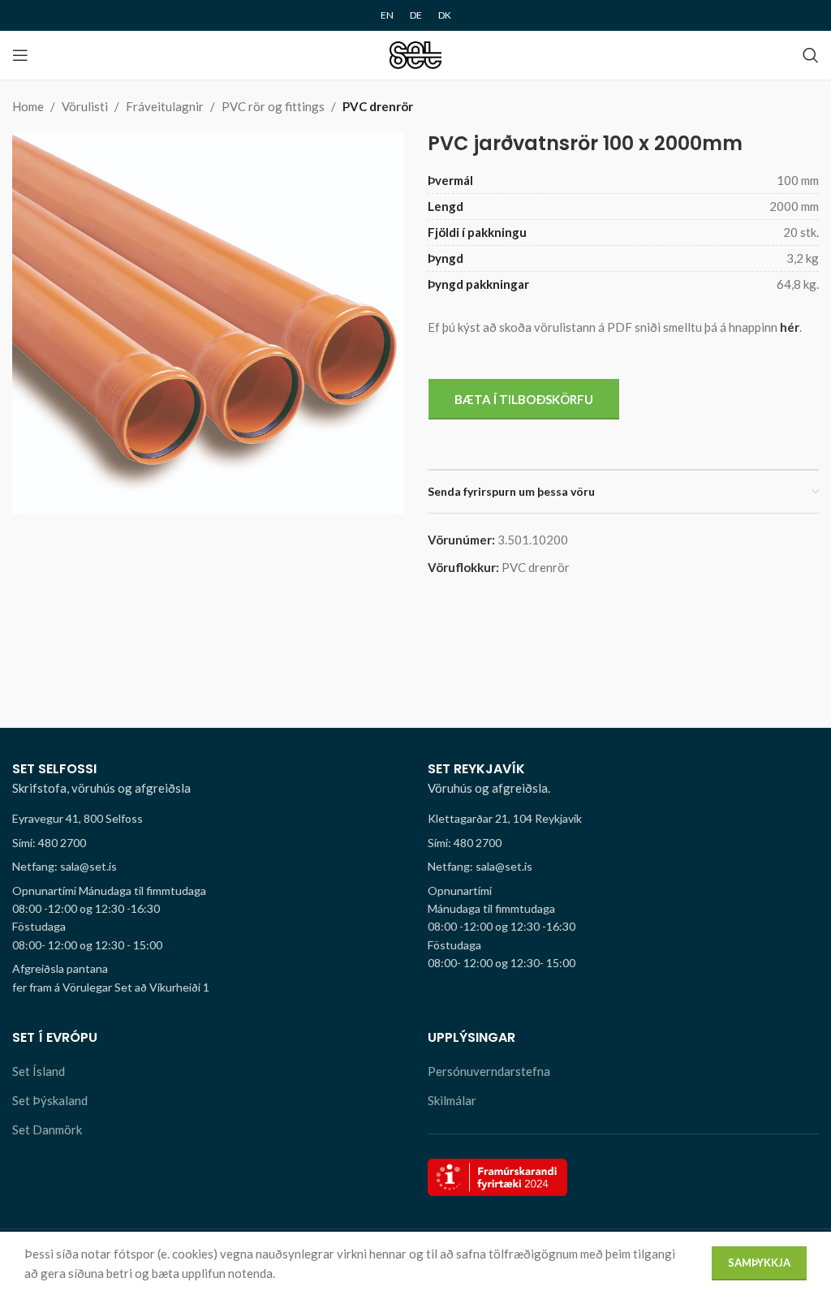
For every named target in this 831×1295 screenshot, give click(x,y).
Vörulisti (85, 106)
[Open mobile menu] (20, 55)
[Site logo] (416, 53)
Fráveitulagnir (165, 106)
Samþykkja (759, 1262)
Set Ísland (38, 1071)
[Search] (810, 55)
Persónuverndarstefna (489, 1071)
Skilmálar (452, 1100)
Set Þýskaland (50, 1100)
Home (28, 106)
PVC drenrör (377, 106)
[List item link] (207, 843)
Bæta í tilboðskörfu (523, 399)
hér (789, 327)
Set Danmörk (47, 1129)
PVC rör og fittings (273, 106)
